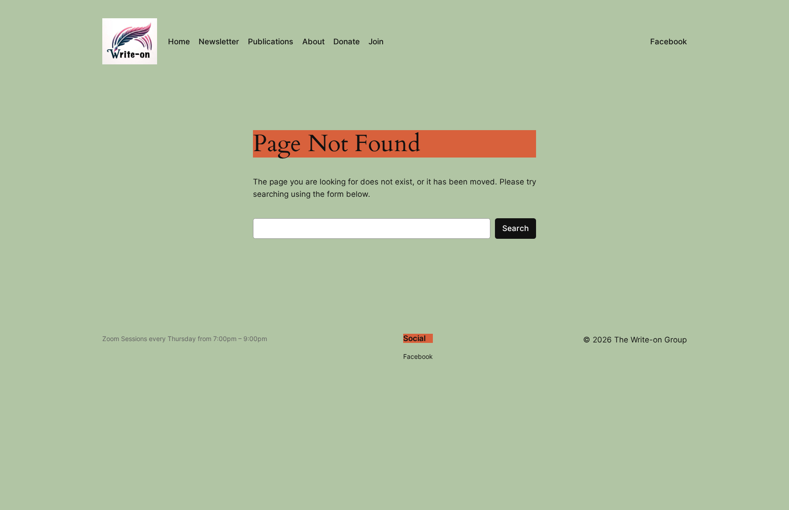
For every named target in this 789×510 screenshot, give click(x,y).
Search (515, 228)
